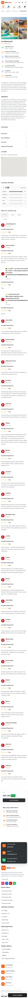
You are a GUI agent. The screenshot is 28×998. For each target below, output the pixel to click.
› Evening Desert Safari (6, 891)
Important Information (7, 146)
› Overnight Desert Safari (6, 900)
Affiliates (4, 955)
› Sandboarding (4, 919)
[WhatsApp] (14, 883)
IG (2, 883)
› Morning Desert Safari (6, 894)
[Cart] (22, 2)
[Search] (16, 2)
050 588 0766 (10, 847)
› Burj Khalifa (4, 936)
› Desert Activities (5, 923)
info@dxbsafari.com (12, 854)
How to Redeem (5, 138)
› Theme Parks (4, 942)
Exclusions (4, 133)
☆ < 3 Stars (4, 219)
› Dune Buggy (4, 910)
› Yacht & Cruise (5, 939)
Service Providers (6, 949)
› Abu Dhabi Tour (5, 933)
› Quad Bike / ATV (5, 913)
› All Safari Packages (6, 903)
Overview (3, 142)
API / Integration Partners (8, 958)
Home (2, 11)
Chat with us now (11, 861)
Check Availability (14, 800)
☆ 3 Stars (19, 214)
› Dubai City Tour (5, 930)
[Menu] (25, 2)
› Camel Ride (4, 916)
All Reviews (4, 214)
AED (19, 2)
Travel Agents (5, 952)
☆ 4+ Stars (12, 214)
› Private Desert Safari (6, 897)
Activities (8, 11)
